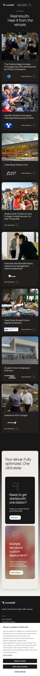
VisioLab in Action (8, 622)
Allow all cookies (20, 661)
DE (30, 5)
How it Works (7, 619)
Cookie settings (20, 672)
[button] (35, 5)
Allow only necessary (20, 667)
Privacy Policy (7, 655)
